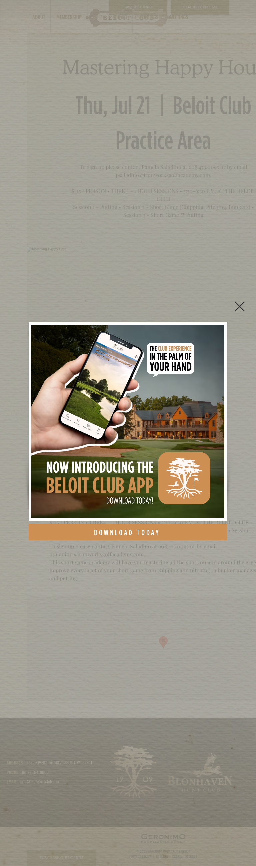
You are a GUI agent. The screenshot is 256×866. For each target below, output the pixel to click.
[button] (240, 306)
